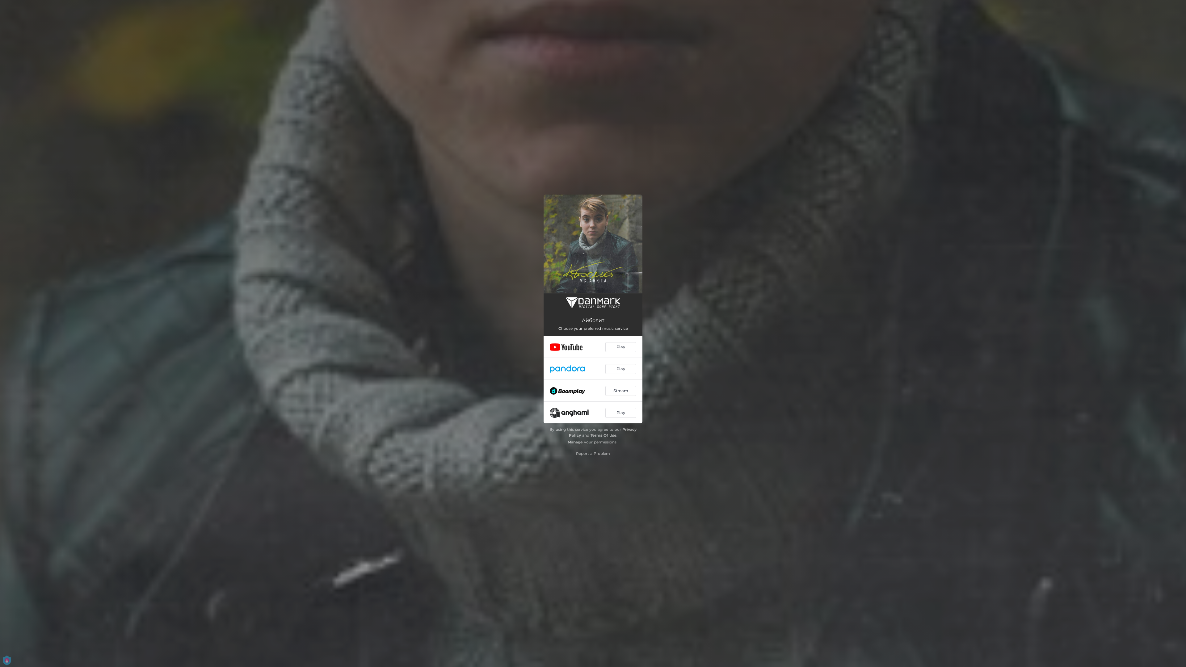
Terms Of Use (603, 435)
